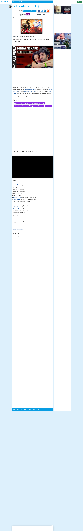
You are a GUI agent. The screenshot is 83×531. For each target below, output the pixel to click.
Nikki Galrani (16, 207)
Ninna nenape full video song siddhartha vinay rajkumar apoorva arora (29, 103)
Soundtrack (40, 105)
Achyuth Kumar (17, 197)
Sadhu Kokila (16, 208)
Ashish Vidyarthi (17, 199)
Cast (34, 105)
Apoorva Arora (16, 186)
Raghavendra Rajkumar (29, 91)
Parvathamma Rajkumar (29, 89)
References (48, 105)
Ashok (14, 203)
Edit (24, 10)
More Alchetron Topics (18, 229)
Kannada (20, 17)
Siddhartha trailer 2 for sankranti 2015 (23, 105)
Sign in (79, 1)
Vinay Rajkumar (17, 184)
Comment (33, 10)
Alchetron (4, 2)
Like (28, 10)
